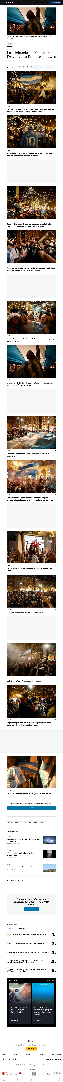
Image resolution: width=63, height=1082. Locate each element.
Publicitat (28, 1054)
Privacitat (26, 1065)
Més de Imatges (12, 831)
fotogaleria (43, 822)
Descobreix (13, 980)
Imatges (10, 43)
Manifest (4, 1054)
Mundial (10, 822)
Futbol (24, 822)
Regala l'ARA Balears (55, 1054)
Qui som (16, 1054)
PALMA (35, 822)
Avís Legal (33, 1065)
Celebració (17, 822)
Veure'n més (50, 980)
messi (30, 822)
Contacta (40, 1054)
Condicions (39, 1065)
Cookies (45, 1065)
